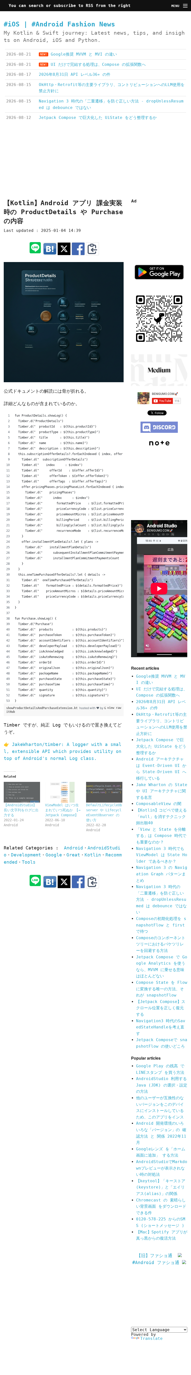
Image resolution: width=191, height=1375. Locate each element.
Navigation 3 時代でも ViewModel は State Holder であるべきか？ (161, 855)
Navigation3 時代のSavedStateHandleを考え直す (160, 1027)
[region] (64, 558)
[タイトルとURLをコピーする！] (92, 248)
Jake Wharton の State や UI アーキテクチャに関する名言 (161, 791)
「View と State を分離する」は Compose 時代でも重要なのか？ (161, 835)
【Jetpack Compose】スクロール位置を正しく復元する (160, 1008)
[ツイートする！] (64, 248)
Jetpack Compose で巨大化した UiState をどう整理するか (161, 746)
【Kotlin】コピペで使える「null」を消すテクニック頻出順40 (161, 816)
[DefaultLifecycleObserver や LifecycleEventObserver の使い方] (104, 792)
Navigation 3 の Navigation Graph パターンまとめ (161, 874)
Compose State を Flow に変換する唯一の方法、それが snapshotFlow (161, 989)
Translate (151, 1338)
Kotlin (93, 854)
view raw (114, 708)
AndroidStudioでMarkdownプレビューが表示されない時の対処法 (161, 1168)
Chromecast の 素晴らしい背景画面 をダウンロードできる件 (161, 1206)
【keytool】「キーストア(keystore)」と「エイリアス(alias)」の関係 (160, 1187)
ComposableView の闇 (158, 803)
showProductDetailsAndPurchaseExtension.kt (42, 708)
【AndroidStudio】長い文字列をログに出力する (21, 810)
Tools (29, 862)
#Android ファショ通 (157, 1262)
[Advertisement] (95, 160)
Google (54, 854)
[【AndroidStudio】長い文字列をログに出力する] (22, 792)
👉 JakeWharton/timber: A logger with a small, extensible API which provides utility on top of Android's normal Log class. (62, 751)
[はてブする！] (49, 248)
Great (73, 854)
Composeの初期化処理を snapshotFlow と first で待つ (161, 925)
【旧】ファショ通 (157, 1255)
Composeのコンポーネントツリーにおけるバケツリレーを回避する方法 (160, 944)
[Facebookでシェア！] (78, 248)
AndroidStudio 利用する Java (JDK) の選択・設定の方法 (161, 1085)
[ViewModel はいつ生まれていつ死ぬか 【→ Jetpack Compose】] (63, 792)
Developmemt (26, 854)
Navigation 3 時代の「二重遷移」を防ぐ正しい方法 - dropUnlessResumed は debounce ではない (161, 899)
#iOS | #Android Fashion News (59, 24)
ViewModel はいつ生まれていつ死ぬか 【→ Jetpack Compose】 (62, 810)
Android (73, 847)
